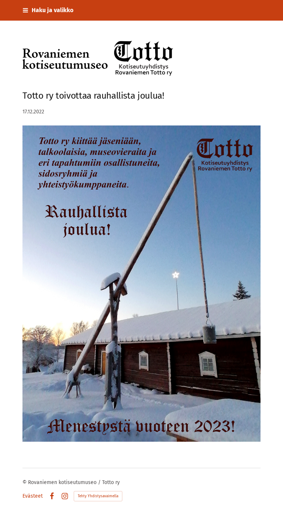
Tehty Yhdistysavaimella (98, 496)
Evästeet (32, 496)
